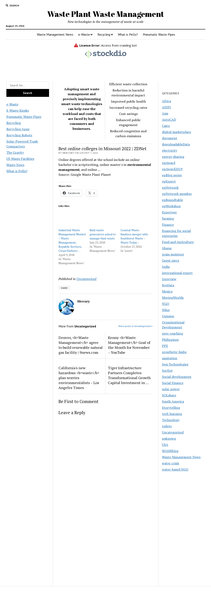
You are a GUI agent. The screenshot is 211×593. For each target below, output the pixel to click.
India (166, 266)
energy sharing (173, 156)
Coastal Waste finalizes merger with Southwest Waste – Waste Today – (134, 236)
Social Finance (172, 383)
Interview (169, 279)
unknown (169, 438)
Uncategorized (86, 279)
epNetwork (170, 187)
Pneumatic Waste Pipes (159, 34)
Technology (170, 420)
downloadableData (176, 144)
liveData (168, 285)
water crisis (170, 463)
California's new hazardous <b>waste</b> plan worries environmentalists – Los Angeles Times (79, 377)
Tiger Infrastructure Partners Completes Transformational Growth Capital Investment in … (129, 375)
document (169, 138)
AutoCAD (169, 119)
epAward (168, 163)
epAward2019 (172, 169)
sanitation (169, 358)
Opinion (168, 316)
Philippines (170, 339)
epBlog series (172, 175)
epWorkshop (171, 206)
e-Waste (84, 34)
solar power (171, 389)
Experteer (169, 212)
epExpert (169, 181)
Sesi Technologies (175, 364)
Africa (166, 101)
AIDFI (166, 107)
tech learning (172, 413)
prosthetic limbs (174, 352)
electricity (169, 150)
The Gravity (15, 152)
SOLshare (169, 395)
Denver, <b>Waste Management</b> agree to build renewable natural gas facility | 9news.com (81, 345)
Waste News (15, 165)
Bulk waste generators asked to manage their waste (103, 234)
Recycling (103, 34)
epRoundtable (172, 200)
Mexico (167, 291)
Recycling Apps (17, 129)
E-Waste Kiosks (17, 110)
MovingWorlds (173, 297)
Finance (168, 224)
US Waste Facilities (20, 158)
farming (168, 218)
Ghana (166, 248)
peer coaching (172, 333)
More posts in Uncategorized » (135, 326)
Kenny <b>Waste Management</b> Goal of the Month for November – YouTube (129, 345)
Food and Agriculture (178, 242)
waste (64, 287)
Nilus (166, 310)
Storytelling (171, 407)
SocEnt (167, 370)
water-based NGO (175, 469)
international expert (177, 273)
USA (165, 444)
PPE (165, 345)
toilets (167, 426)
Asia (165, 113)
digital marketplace (176, 132)
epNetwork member (177, 193)
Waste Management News (55, 34)
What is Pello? (128, 34)
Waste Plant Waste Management (105, 14)
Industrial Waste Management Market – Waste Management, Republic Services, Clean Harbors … (72, 240)
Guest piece (170, 260)
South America (173, 401)
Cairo (166, 125)
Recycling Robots (19, 135)
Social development (176, 376)
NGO (165, 303)
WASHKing (170, 451)
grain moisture (173, 254)
